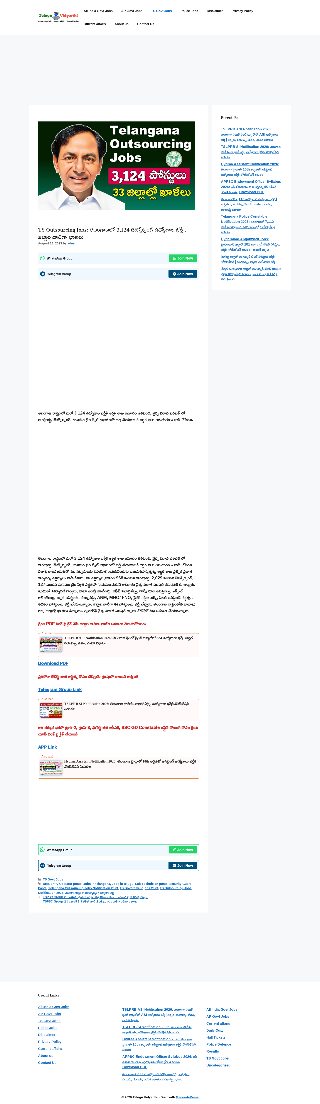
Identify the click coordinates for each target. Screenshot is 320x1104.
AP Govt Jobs (131, 11)
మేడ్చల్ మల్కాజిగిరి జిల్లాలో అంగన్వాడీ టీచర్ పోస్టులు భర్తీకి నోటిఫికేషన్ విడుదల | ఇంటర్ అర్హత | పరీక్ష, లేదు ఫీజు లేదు (251, 273)
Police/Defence (218, 1044)
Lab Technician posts (151, 884)
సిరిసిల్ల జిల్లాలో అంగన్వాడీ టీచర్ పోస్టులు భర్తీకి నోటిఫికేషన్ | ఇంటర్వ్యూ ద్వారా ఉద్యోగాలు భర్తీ (248, 259)
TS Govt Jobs (161, 11)
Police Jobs (189, 11)
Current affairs (95, 24)
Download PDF (53, 663)
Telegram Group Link (60, 689)
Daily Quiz (214, 1030)
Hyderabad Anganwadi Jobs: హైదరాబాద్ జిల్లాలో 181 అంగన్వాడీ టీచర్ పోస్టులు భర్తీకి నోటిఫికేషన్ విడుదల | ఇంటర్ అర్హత (250, 244)
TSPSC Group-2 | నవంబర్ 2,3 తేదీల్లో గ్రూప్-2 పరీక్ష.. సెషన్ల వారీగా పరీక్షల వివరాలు (90, 901)
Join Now (185, 258)
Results (212, 1051)
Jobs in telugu (122, 884)
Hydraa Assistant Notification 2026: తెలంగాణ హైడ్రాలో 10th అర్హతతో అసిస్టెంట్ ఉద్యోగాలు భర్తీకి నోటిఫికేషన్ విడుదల (250, 169)
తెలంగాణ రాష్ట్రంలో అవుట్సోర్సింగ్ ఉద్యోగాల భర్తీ (89, 893)
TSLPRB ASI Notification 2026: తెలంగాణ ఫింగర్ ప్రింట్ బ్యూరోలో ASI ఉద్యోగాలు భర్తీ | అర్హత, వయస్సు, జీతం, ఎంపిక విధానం (249, 134)
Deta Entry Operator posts (62, 884)
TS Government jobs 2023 (139, 888)
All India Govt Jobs (98, 11)
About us (121, 24)
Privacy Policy (242, 11)
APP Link (47, 747)
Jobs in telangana (96, 884)
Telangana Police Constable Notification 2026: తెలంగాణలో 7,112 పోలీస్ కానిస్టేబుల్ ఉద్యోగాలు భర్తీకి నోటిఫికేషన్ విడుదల (248, 224)
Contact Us (145, 24)
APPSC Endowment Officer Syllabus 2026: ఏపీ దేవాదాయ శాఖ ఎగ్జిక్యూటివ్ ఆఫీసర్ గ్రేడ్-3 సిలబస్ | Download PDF (251, 186)
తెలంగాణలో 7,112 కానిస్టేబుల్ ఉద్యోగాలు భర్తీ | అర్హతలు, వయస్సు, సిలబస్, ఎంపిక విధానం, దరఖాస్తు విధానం (249, 204)
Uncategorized (218, 1065)
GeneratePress (187, 1097)
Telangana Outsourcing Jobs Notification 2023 (83, 888)
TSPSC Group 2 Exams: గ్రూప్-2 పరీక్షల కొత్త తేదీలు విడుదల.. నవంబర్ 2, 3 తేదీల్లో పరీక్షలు (95, 897)
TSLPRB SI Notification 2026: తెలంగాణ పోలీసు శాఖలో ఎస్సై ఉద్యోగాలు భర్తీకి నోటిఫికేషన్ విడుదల (251, 151)
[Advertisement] (160, 67)
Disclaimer (215, 11)
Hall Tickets (216, 1037)
